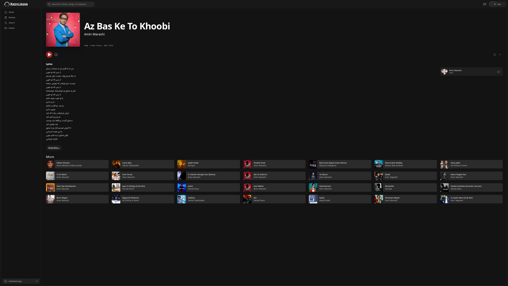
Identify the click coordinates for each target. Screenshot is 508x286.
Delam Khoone (63, 163)
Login (499, 4)
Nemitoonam (325, 186)
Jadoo (190, 186)
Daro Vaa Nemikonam (66, 186)
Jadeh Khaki (193, 163)
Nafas (322, 197)
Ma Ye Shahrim (260, 174)
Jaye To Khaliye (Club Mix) (133, 186)
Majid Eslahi (324, 200)
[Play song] (49, 54)
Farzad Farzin (128, 188)
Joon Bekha (259, 186)
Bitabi (387, 174)
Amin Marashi (94, 34)
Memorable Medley (393, 163)
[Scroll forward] (505, 181)
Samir (136, 200)
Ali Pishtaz (126, 200)
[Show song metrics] (494, 54)
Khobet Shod (259, 163)
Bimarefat (389, 186)
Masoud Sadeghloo (327, 165)
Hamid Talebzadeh (130, 165)
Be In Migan (62, 197)
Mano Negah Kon (458, 174)
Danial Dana (193, 188)
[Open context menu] (500, 54)
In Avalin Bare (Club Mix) (462, 197)
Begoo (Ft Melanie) (130, 197)
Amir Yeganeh (391, 177)
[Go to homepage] (16, 4)
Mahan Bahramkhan (394, 165)
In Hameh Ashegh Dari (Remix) (201, 174)
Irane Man (127, 163)
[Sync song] (56, 54)
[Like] (104, 164)
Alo (255, 197)
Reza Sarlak (76, 165)
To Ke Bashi (62, 174)
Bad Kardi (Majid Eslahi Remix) (332, 163)
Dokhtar (191, 197)
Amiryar (191, 165)
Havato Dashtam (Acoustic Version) (466, 186)
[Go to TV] (485, 4)
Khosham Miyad (392, 197)
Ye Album (323, 174)
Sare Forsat (127, 174)
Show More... (54, 147)
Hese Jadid (455, 163)
